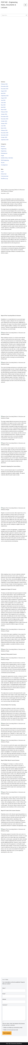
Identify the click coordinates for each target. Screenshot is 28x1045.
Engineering (3, 148)
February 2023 (4, 111)
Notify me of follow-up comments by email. (13, 1027)
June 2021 (3, 125)
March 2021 (3, 128)
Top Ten (2, 162)
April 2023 (3, 107)
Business (3, 146)
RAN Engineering (5, 160)
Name (4, 988)
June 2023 (3, 102)
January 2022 (4, 123)
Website (4, 999)
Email (4, 993)
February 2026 (4, 84)
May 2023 (3, 104)
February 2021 (4, 130)
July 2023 (3, 100)
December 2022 (4, 116)
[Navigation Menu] (25, 5)
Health (2, 155)
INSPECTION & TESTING (7, 158)
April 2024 (3, 93)
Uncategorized (4, 164)
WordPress (19, 1043)
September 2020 (4, 139)
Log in (2, 171)
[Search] (26, 15)
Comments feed (4, 176)
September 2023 (4, 95)
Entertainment (4, 153)
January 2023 (4, 114)
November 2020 (4, 135)
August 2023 (4, 98)
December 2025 (4, 86)
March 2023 (3, 109)
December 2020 (4, 132)
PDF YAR (8, 1043)
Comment (4, 1004)
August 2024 (4, 91)
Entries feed (3, 173)
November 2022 (4, 118)
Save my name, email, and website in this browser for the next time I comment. (13, 1024)
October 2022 (4, 121)
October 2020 (4, 137)
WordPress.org (4, 178)
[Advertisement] (14, 33)
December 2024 (4, 88)
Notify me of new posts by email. (11, 1029)
